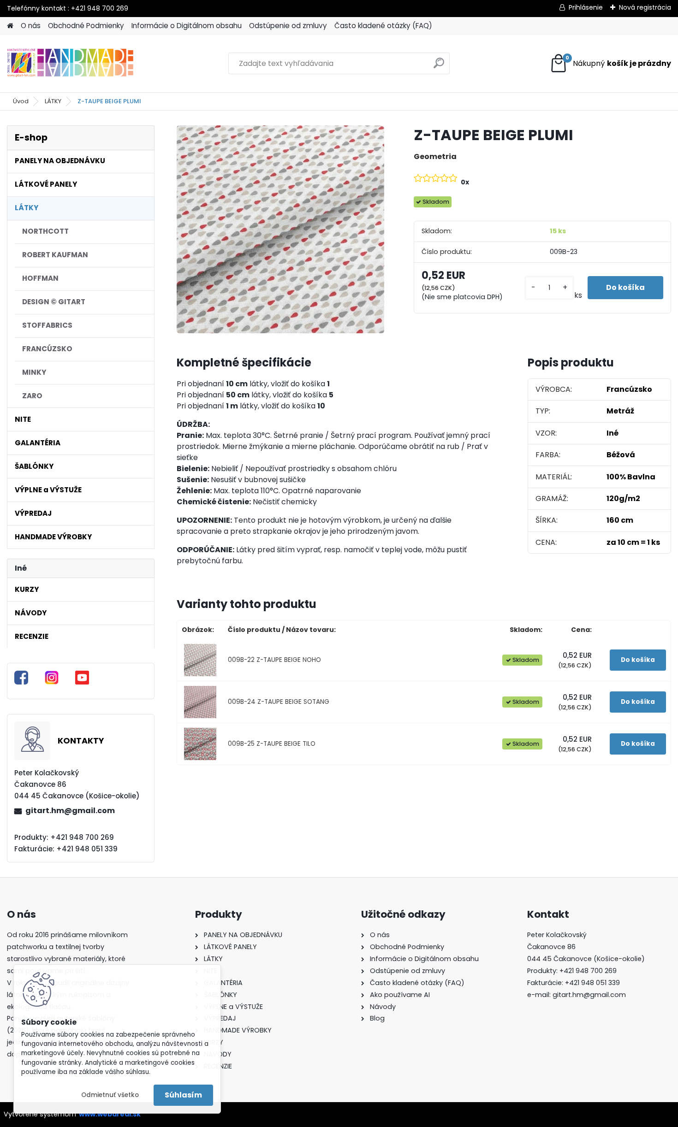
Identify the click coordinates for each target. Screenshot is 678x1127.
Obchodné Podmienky (86, 25)
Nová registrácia (645, 7)
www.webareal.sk (110, 1114)
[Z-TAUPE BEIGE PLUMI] (280, 229)
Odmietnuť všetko (110, 1095)
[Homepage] (10, 26)
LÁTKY (53, 101)
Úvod (21, 101)
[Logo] (70, 64)
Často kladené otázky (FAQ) (383, 25)
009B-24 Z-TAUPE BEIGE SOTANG (278, 701)
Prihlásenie (586, 7)
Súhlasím (183, 1095)
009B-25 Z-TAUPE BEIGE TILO (271, 743)
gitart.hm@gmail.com (70, 810)
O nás (31, 25)
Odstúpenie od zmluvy (288, 25)
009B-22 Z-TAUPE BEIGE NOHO (274, 659)
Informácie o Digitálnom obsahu (186, 25)
